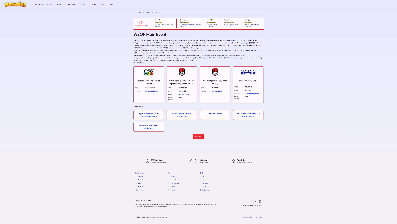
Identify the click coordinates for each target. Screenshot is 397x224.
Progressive (207, 180)
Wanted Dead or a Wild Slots (189, 25)
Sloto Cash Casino (151, 91)
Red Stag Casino (184, 94)
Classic (205, 183)
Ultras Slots (211, 25)
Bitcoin (59, 4)
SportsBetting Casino (252, 93)
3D (204, 176)
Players (173, 186)
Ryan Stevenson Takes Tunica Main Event (149, 115)
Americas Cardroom (238, 40)
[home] (17, 7)
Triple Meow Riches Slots (163, 25)
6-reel (205, 186)
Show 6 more (172, 190)
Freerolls (174, 180)
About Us (259, 217)
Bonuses (83, 4)
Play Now (198, 136)
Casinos (93, 4)
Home (139, 12)
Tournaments (71, 4)
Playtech (141, 186)
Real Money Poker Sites (43, 4)
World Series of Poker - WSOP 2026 (182, 115)
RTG (139, 183)
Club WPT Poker (215, 113)
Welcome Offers (247, 217)
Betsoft (140, 180)
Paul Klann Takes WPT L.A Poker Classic (248, 115)
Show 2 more (139, 190)
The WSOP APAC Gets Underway (148, 126)
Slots (102, 4)
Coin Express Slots (229, 25)
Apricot (140, 176)
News (111, 4)
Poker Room (139, 173)
